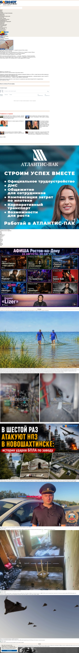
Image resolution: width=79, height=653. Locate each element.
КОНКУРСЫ (2, 15)
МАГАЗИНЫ (6, 36)
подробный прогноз (3, 230)
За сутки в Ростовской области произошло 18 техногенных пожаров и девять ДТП (56, 593)
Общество (2, 71)
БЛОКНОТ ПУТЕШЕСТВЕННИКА (6, 13)
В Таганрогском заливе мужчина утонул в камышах (9, 368)
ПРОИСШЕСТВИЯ (3, 24)
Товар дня (2, 39)
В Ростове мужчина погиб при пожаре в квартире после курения (11, 590)
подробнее (9, 230)
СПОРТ (1, 26)
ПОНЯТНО (9, 650)
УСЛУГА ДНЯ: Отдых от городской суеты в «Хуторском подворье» (12, 53)
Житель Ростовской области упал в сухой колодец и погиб (10, 310)
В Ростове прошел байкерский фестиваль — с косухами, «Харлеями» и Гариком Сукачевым (32, 368)
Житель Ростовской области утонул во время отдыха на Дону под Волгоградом (38, 646)
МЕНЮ (1, 10)
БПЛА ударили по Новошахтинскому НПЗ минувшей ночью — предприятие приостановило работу (40, 529)
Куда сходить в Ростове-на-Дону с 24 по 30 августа (7, 307)
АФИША (1, 12)
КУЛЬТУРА (2, 17)
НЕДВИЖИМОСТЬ (3, 20)
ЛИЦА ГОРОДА (3, 18)
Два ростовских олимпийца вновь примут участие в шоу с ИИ (69, 645)
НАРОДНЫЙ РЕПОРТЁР (4, 19)
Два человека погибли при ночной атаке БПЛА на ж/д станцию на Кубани (13, 642)
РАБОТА (7, 32)
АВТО (1, 11)
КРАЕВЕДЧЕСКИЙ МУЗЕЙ (5, 16)
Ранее (11, 94)
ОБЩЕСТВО (2, 22)
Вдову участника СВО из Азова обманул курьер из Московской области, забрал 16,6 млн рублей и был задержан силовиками (55, 481)
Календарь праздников (4, 38)
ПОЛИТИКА (2, 23)
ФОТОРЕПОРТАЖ (3, 27)
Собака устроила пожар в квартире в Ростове (55, 368)
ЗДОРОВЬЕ (2, 14)
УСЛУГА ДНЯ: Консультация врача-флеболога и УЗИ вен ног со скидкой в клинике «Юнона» (17, 52)
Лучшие (6, 94)
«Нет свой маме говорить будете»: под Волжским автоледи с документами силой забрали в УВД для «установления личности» (21, 593)
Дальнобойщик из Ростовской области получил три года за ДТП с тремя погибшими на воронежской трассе (18, 481)
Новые (1, 94)
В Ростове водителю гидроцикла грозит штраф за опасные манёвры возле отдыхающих (45, 645)
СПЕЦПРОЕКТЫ (3, 25)
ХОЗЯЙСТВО (2, 28)
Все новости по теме (4, 51)
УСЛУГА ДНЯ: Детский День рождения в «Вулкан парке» (10, 54)
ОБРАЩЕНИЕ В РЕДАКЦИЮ (5, 21)
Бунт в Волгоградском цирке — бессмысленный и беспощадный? (11, 529)
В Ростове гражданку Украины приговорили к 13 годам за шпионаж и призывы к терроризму (35, 310)
